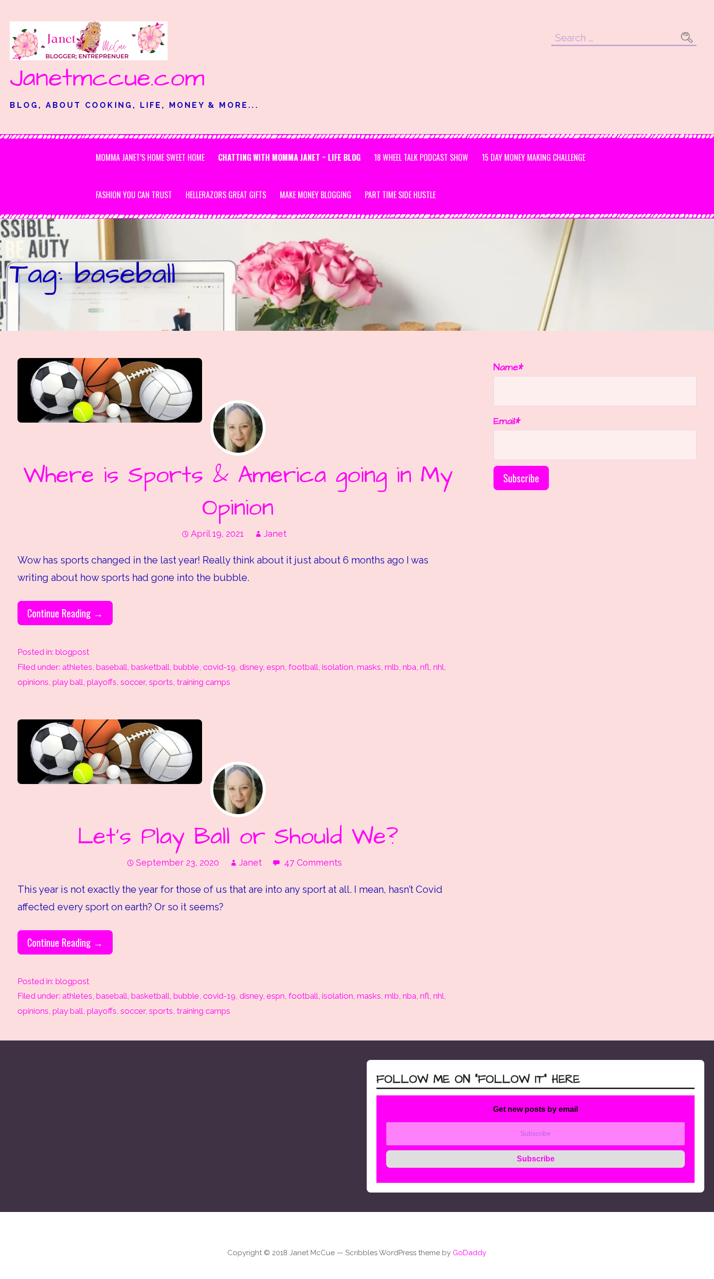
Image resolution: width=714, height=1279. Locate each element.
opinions (33, 682)
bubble (186, 667)
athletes (77, 667)
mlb (392, 667)
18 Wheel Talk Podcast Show (421, 157)
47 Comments (313, 862)
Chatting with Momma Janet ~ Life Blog (289, 157)
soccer (132, 682)
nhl (438, 667)
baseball (111, 667)
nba (409, 667)
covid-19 (219, 667)
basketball (150, 667)
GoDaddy (469, 1252)
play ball (67, 682)
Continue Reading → (65, 613)
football (303, 667)
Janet (275, 534)
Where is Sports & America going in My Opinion (238, 492)
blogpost (72, 652)
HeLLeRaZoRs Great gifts (226, 195)
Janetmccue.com (107, 78)
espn (276, 667)
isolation (337, 667)
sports (161, 682)
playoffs (102, 682)
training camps (203, 682)
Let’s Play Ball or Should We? (237, 837)
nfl (424, 667)
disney (251, 667)
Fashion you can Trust (134, 195)
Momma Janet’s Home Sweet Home (150, 157)
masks (369, 667)
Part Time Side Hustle (400, 195)
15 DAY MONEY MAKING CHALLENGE (533, 157)
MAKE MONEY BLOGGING (315, 195)
